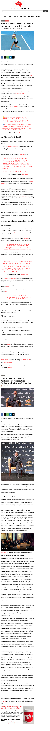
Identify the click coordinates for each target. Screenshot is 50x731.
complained (26, 238)
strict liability (22, 154)
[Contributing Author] (2, 28)
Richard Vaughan (4, 359)
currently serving (21, 252)
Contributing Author (7, 28)
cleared (30, 75)
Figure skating (11, 146)
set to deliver (18, 319)
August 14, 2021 (25, 174)
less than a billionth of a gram (21, 93)
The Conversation (17, 365)
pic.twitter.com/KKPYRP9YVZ (11, 129)
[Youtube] (46, 4)
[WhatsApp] (7, 57)
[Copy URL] (13, 57)
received (21, 228)
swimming (16, 146)
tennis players (6, 278)
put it (6, 291)
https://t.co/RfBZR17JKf (9, 271)
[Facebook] (2, 57)
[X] (44, 4)
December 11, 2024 (24, 274)
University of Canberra (25, 359)
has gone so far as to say (15, 106)
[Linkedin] (43, 4)
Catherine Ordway (4, 360)
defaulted (9, 344)
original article (10, 367)
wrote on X (8, 286)
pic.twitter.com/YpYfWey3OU (18, 171)
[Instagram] (41, 4)
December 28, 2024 (23, 132)
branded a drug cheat (13, 232)
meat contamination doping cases (23, 196)
